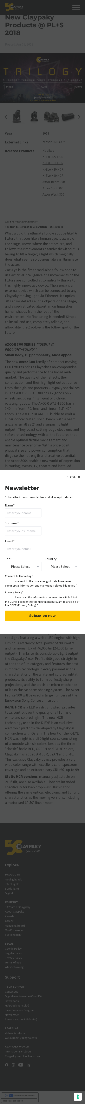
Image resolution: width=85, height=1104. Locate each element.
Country (51, 559)
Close (71, 477)
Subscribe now (42, 616)
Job (8, 559)
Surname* (12, 523)
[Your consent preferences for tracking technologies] (78, 1097)
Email (10, 541)
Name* (10, 505)
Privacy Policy (26, 605)
